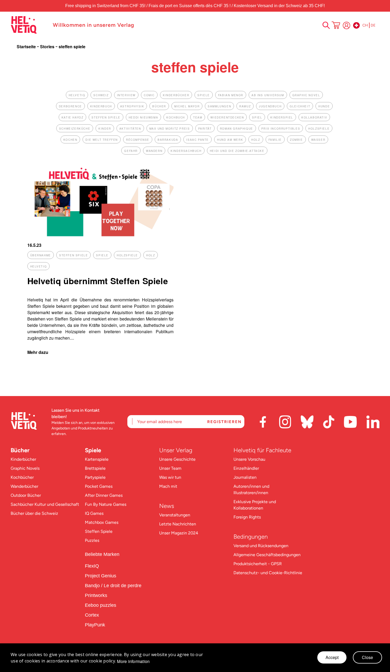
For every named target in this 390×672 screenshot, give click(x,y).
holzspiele (319, 128)
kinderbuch (101, 106)
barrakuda (168, 140)
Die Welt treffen (101, 140)
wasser (318, 140)
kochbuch (175, 117)
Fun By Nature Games (105, 504)
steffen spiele (106, 117)
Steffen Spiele (98, 531)
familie (275, 140)
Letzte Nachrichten (177, 523)
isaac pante (197, 140)
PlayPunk (95, 624)
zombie (296, 140)
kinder (104, 128)
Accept (332, 657)
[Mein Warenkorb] (336, 25)
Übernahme (40, 255)
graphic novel (306, 95)
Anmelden (346, 25)
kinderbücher (176, 95)
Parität (205, 128)
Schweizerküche (74, 128)
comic (149, 95)
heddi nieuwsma (143, 117)
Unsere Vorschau (249, 459)
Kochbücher (22, 477)
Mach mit (168, 486)
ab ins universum (268, 95)
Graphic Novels (25, 468)
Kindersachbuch (186, 151)
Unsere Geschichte (177, 459)
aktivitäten (130, 128)
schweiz (101, 95)
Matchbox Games (101, 522)
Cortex (92, 615)
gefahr (131, 151)
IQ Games (94, 513)
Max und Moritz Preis (169, 128)
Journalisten (245, 477)
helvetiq (77, 95)
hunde (324, 106)
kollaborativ (314, 117)
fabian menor (230, 95)
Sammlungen (219, 106)
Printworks (97, 595)
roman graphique (236, 128)
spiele (203, 95)
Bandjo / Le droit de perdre (113, 585)
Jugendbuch (270, 106)
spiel (257, 117)
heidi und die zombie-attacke (237, 151)
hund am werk (230, 140)
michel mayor (187, 106)
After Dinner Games (104, 495)
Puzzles (92, 540)
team (197, 117)
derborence (70, 106)
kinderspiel (281, 117)
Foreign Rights (247, 517)
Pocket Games (98, 486)
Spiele (93, 450)
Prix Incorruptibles (280, 128)
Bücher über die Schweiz (34, 513)
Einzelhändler (246, 468)
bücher (159, 106)
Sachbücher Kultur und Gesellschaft (45, 504)
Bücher (20, 450)
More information (133, 661)
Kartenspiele (97, 459)
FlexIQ (92, 566)
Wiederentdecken (227, 117)
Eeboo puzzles (100, 605)
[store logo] (29, 25)
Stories (47, 46)
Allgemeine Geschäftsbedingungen (267, 554)
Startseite (27, 46)
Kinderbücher (23, 459)
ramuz (245, 106)
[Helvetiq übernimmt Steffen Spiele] (100, 236)
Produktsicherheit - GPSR (257, 563)
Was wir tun (170, 477)
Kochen (70, 140)
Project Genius (101, 575)
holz (255, 140)
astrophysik (132, 106)
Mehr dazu (37, 352)
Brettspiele (95, 468)
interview (126, 95)
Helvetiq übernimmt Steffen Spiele (97, 281)
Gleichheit (300, 106)
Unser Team (170, 468)
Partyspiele (95, 477)
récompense (137, 140)
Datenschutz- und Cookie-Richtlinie (267, 572)
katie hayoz (73, 117)
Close (367, 657)
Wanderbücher (24, 486)
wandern (154, 151)
